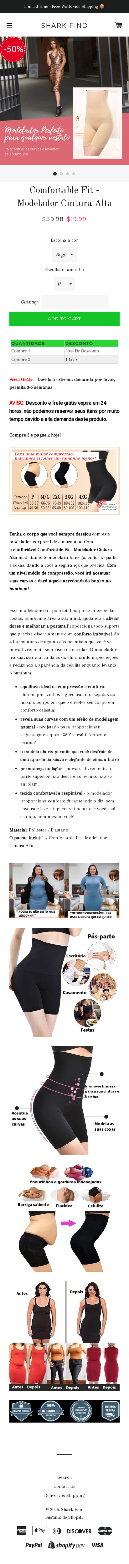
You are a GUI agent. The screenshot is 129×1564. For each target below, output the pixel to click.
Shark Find (64, 25)
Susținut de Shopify (64, 1517)
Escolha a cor (64, 240)
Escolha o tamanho (64, 269)
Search (65, 1477)
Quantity (29, 302)
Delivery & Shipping (64, 1495)
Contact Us (64, 1486)
